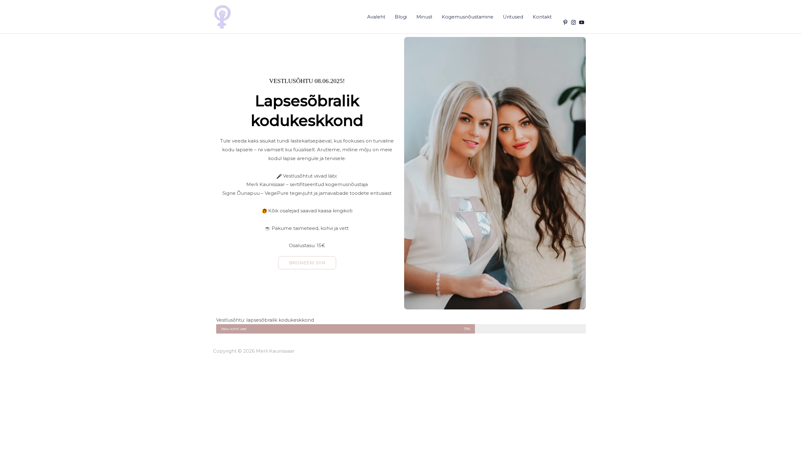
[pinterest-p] (566, 22)
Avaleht (376, 17)
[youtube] (582, 22)
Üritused (513, 17)
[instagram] (574, 22)
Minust (424, 17)
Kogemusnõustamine (467, 17)
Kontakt (542, 17)
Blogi (401, 17)
